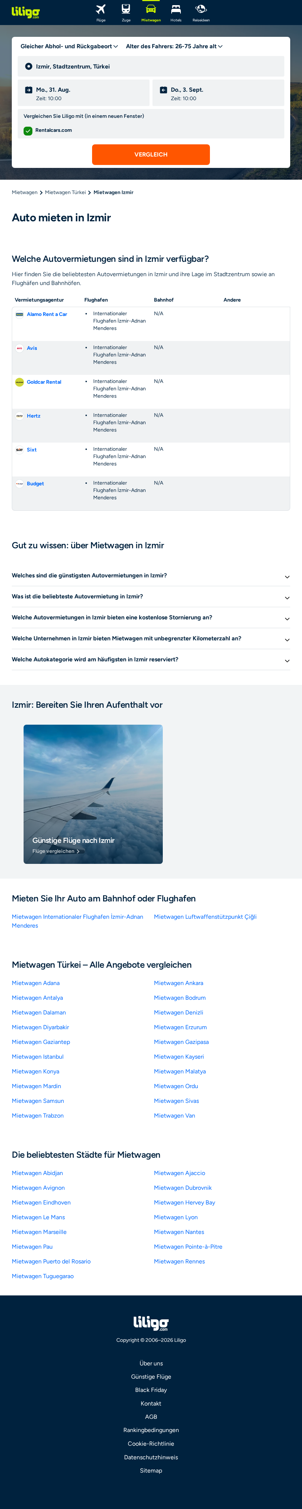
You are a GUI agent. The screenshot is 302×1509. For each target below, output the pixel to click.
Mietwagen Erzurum (180, 1027)
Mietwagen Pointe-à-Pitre (188, 1246)
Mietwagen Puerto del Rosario (51, 1261)
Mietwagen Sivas (176, 1100)
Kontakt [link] (151, 1403)
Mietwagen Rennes (179, 1261)
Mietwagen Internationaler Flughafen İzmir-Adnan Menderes (77, 921)
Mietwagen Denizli (178, 1012)
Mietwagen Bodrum (180, 997)
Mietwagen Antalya (37, 997)
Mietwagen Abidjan (37, 1172)
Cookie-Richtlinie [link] (151, 1443)
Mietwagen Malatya (180, 1071)
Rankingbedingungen (151, 1430)
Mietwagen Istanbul (38, 1056)
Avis (32, 348)
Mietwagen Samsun (38, 1100)
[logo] (26, 12)
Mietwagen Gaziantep (41, 1041)
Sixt (32, 450)
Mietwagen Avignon (38, 1187)
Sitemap (151, 1470)
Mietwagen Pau (32, 1246)
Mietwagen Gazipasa (181, 1041)
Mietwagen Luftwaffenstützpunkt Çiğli (205, 916)
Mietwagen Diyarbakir (40, 1027)
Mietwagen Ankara (178, 982)
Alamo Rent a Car (47, 314)
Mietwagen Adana (36, 982)
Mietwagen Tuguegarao (43, 1276)
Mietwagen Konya (35, 1071)
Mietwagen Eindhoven (41, 1202)
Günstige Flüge (151, 1376)
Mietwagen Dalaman (39, 1012)
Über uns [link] (151, 1363)
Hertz (34, 416)
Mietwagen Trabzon (38, 1115)
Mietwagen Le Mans (38, 1217)
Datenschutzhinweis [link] (151, 1457)
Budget (35, 484)
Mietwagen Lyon (176, 1217)
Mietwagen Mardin (36, 1086)
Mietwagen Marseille (39, 1231)
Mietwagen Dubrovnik (183, 1187)
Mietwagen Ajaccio (179, 1172)
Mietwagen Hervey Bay (184, 1202)
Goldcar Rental (44, 382)
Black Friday (151, 1389)
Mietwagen (25, 192)
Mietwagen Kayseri (179, 1056)
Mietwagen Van (174, 1115)
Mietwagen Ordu (176, 1086)
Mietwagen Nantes (179, 1231)
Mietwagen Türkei (65, 192)
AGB (151, 1416)
